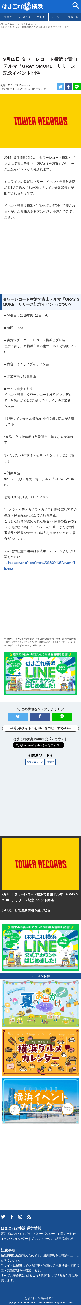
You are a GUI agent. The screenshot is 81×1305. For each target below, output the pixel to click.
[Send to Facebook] (69, 86)
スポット (73, 17)
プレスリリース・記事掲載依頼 (52, 1238)
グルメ (40, 17)
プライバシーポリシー (40, 1233)
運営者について (11, 1233)
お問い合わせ (66, 1233)
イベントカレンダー (14, 1238)
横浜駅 (50, 761)
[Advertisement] (40, 40)
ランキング (24, 17)
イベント (56, 17)
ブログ (8, 17)
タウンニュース (35, 761)
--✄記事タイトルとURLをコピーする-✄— (24, 88)
